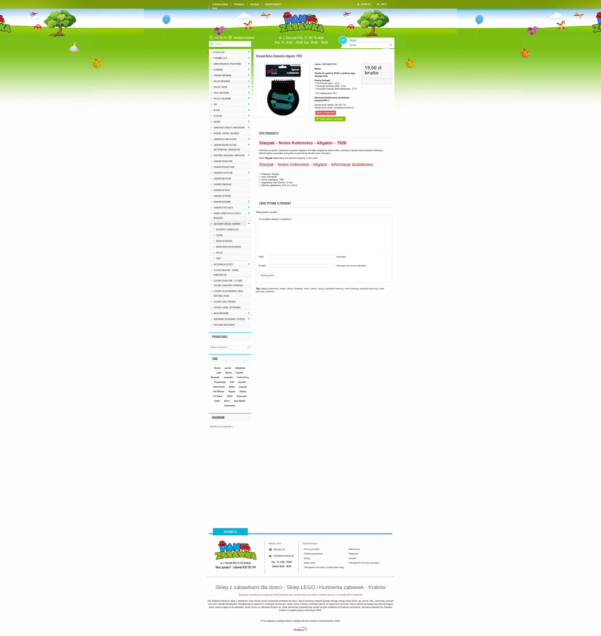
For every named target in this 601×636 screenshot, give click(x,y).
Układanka (240, 368)
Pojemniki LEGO (220, 57)
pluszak (242, 382)
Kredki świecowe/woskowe (228, 246)
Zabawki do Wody (222, 190)
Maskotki (215, 377)
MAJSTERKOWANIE (221, 313)
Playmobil (242, 396)
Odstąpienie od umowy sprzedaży (364, 563)
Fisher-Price (243, 377)
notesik (313, 288)
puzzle (228, 368)
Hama (227, 401)
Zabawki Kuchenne (222, 201)
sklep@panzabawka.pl (344, 107)
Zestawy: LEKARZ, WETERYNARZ (227, 307)
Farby (218, 258)
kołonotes (269, 291)
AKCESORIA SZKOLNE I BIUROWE (227, 223)
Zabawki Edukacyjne (223, 161)
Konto (384, 4)
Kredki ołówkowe (224, 241)
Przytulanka (220, 382)
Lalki (218, 373)
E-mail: (262, 265)
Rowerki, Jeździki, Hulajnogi (226, 133)
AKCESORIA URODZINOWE (224, 324)
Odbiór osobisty (273, 4)
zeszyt (321, 288)
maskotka (228, 377)
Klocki (217, 110)
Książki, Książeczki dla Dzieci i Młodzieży (227, 216)
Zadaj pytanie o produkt (331, 119)
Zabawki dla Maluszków (225, 139)
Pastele (219, 252)
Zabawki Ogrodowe (223, 184)
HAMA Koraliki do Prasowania (227, 63)
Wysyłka (254, 4)
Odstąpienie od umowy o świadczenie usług (324, 567)
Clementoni (229, 405)
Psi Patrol (218, 396)
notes (306, 288)
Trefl (232, 382)
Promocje (239, 4)
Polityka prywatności (313, 554)
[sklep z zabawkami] (236, 550)
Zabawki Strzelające (223, 207)
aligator (264, 288)
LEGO (230, 396)
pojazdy (243, 387)
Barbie (228, 373)
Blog (214, 8)
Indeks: (318, 64)
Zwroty (307, 558)
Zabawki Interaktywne (224, 166)
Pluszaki (218, 115)
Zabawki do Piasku (222, 195)
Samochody (219, 387)
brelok (282, 288)
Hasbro (243, 391)
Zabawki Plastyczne (223, 172)
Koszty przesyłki (311, 549)
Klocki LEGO (219, 52)
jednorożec (274, 288)
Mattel (232, 387)
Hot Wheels (218, 391)
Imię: (261, 257)
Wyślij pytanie (267, 275)
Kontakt (352, 558)
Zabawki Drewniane (222, 75)
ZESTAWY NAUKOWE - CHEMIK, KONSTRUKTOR (226, 272)
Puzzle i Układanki (222, 98)
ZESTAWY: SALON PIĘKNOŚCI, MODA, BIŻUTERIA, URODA (228, 293)
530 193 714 (340, 105)
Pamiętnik (298, 288)
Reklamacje (354, 549)
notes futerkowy (352, 288)
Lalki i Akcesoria (221, 92)
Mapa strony (309, 563)
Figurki (217, 121)
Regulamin (354, 554)
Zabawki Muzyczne (222, 178)
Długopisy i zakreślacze (227, 229)
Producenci (219, 337)
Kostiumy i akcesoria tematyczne (229, 155)
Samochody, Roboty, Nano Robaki (229, 127)
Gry (215, 104)
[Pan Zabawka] (303, 22)
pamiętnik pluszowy (369, 288)
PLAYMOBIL (218, 69)
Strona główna (220, 4)
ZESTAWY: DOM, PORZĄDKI (225, 301)
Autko (217, 401)
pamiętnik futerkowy (335, 288)
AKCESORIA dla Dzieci (223, 264)
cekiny (290, 288)
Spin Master (239, 401)
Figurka (239, 373)
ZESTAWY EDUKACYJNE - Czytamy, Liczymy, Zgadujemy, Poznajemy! (228, 283)
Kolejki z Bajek (220, 86)
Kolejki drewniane (222, 81)
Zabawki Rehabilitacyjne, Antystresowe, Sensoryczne (227, 147)
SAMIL (337, 621)
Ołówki (219, 235)
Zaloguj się (365, 4)
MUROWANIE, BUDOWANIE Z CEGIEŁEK (229, 319)
